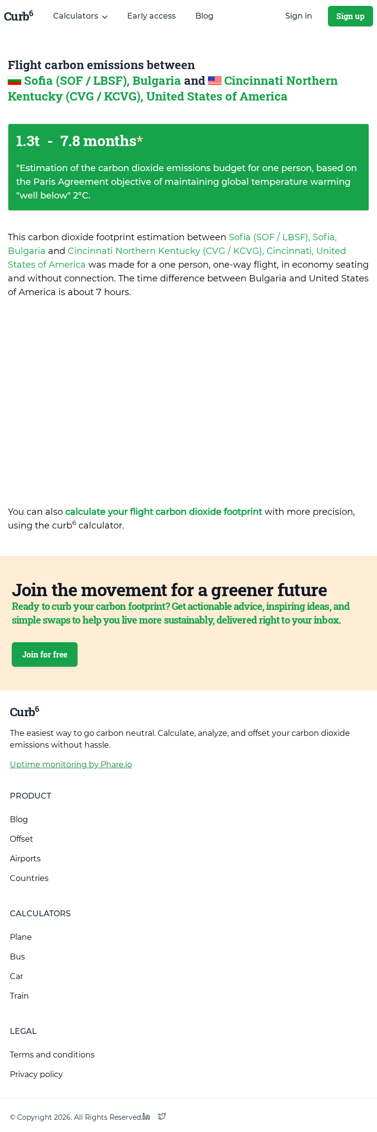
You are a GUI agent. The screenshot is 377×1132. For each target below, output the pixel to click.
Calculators (40, 913)
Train (19, 996)
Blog (204, 16)
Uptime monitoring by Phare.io (71, 764)
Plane (21, 937)
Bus (17, 956)
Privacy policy (36, 1074)
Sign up (350, 16)
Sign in (298, 16)
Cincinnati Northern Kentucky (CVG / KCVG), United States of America (173, 88)
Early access (151, 16)
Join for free (44, 654)
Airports (25, 858)
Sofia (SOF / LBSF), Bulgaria (104, 80)
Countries (29, 878)
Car (16, 976)
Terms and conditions (52, 1054)
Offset (21, 839)
